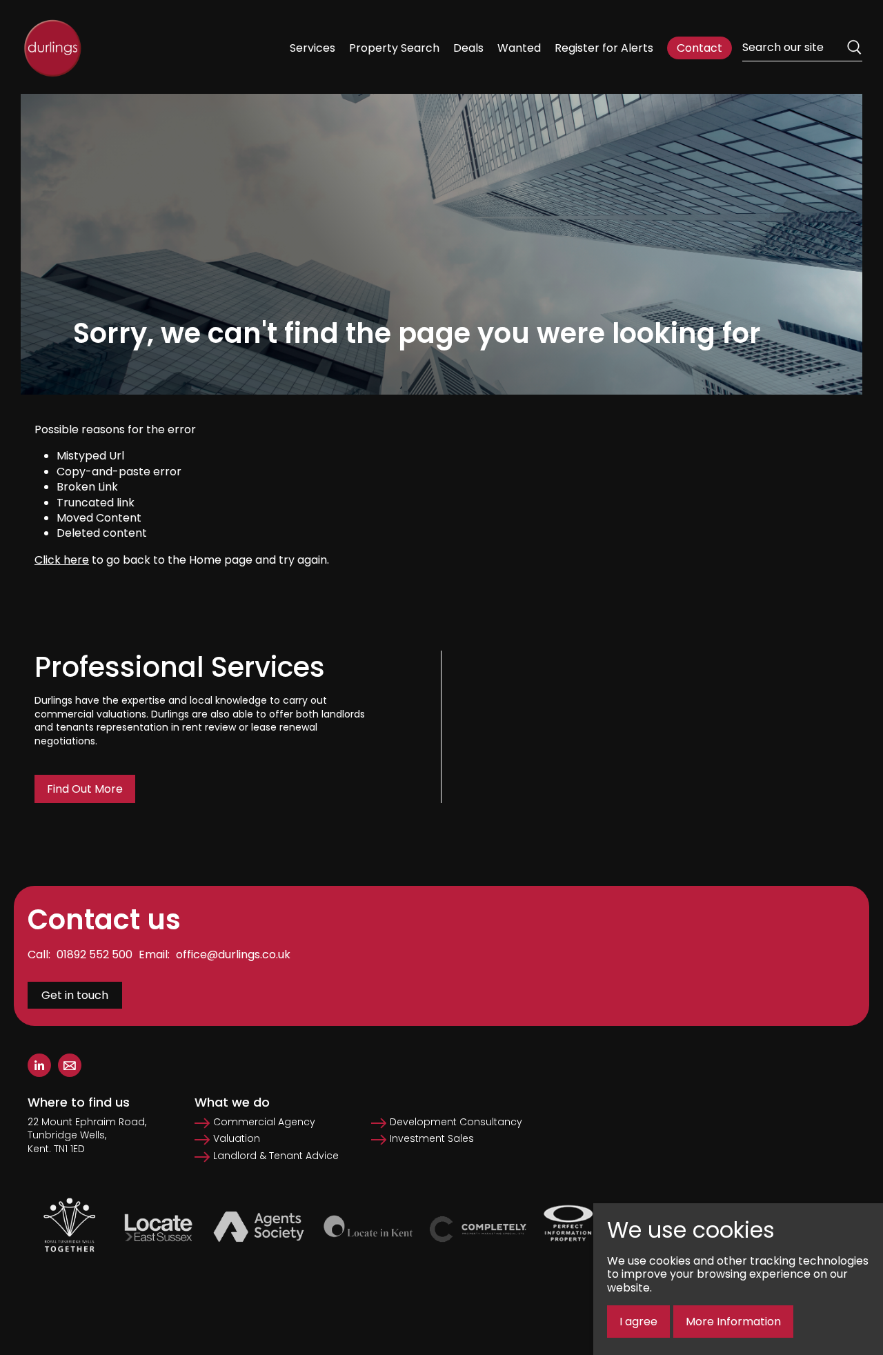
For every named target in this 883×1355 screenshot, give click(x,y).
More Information (733, 1321)
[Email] (69, 1065)
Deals (468, 48)
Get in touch (74, 995)
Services (312, 48)
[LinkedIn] (39, 1065)
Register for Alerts (604, 48)
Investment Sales (432, 1138)
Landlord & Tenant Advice (276, 1156)
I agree (638, 1321)
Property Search (394, 48)
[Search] (854, 47)
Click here (61, 560)
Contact (699, 48)
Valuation (236, 1138)
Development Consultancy (456, 1122)
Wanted (519, 48)
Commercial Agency (264, 1122)
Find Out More (85, 789)
